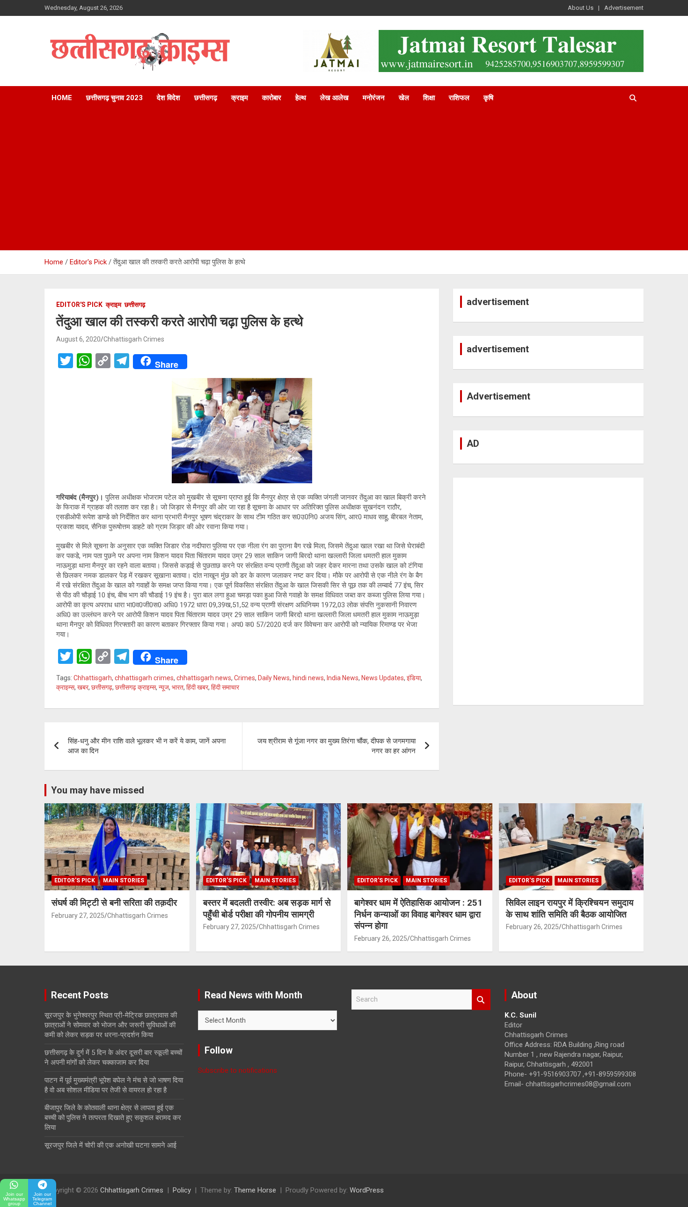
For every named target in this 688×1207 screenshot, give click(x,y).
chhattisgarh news (203, 678)
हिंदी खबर (197, 687)
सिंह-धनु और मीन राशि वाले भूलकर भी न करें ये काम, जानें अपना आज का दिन (147, 746)
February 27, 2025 (77, 915)
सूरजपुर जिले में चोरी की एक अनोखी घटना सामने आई (110, 1145)
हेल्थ (300, 98)
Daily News (274, 678)
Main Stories (123, 880)
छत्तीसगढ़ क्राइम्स (135, 687)
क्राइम (239, 98)
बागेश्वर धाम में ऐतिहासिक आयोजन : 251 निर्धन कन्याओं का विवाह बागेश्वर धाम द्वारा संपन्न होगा (418, 914)
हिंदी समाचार (225, 687)
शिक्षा (429, 98)
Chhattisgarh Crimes (133, 339)
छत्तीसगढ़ (205, 98)
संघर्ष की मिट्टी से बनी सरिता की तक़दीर (114, 902)
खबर (82, 687)
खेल (404, 98)
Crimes (244, 678)
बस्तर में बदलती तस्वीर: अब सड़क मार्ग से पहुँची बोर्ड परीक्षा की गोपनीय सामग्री (267, 908)
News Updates (382, 678)
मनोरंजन (374, 98)
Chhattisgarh (92, 678)
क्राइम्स (65, 687)
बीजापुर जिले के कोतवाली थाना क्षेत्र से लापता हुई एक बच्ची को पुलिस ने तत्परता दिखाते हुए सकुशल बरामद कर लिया (112, 1118)
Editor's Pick (79, 304)
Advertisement (624, 7)
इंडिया (414, 678)
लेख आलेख (334, 98)
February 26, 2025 (380, 938)
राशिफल (459, 98)
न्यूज (164, 687)
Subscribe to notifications (237, 1070)
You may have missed (97, 790)
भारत (177, 687)
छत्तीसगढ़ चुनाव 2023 (114, 98)
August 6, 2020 (78, 339)
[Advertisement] (344, 180)
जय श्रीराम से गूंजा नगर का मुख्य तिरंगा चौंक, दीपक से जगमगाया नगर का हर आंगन (336, 746)
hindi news (308, 678)
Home (61, 98)
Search (481, 999)
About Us (580, 7)
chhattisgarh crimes (144, 678)
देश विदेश (168, 98)
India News (343, 678)
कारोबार (271, 98)
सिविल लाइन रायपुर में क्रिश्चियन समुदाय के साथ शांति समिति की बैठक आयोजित (570, 908)
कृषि (488, 98)
